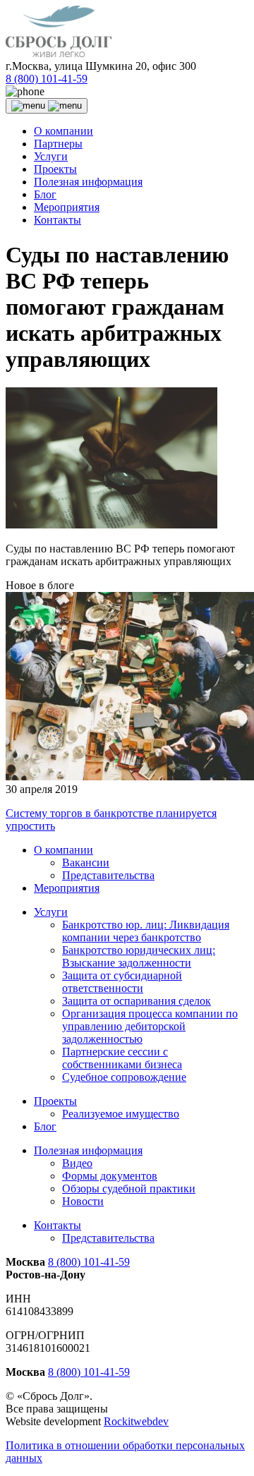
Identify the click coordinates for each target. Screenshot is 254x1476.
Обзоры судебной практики (128, 1188)
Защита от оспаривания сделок (136, 1001)
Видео (77, 1163)
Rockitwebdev (136, 1421)
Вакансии (85, 863)
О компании (63, 131)
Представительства (108, 875)
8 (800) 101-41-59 (46, 79)
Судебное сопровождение (124, 1077)
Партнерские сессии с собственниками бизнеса (122, 1058)
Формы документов (109, 1176)
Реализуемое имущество (120, 1114)
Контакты (57, 220)
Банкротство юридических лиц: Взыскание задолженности (138, 956)
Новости (83, 1201)
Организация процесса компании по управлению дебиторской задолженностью (150, 1026)
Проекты (55, 169)
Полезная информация (88, 182)
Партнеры (58, 144)
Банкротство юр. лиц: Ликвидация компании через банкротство (145, 931)
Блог (45, 194)
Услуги (51, 156)
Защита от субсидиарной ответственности (122, 981)
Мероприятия (66, 207)
